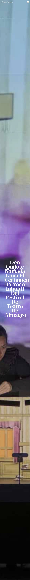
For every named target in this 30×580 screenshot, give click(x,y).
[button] (28, 2)
